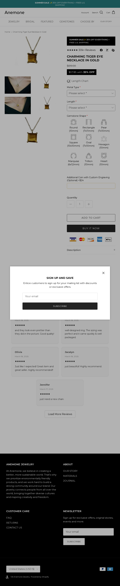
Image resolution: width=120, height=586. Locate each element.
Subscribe (60, 306)
